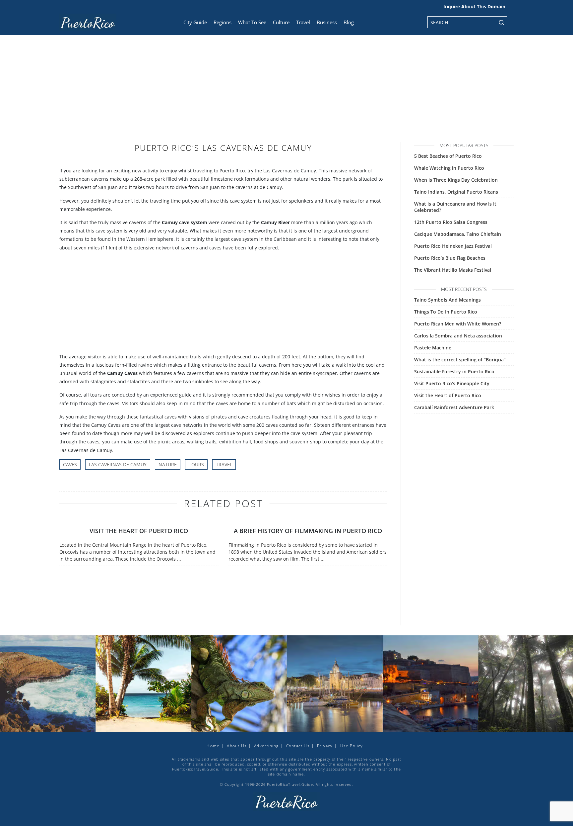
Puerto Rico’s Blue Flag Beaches (449, 258)
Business (327, 22)
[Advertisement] (286, 92)
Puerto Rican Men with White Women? (457, 324)
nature (168, 464)
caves (70, 464)
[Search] (501, 22)
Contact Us (298, 746)
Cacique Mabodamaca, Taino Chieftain (457, 234)
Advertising (266, 746)
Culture (281, 22)
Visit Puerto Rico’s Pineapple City (451, 383)
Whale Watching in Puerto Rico (449, 168)
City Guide (195, 22)
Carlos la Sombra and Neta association (458, 335)
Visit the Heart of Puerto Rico (139, 531)
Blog (349, 22)
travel (224, 464)
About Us (237, 746)
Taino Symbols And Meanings (447, 300)
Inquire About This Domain (474, 6)
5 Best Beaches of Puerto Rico (448, 156)
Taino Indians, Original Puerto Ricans (456, 192)
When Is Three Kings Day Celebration (456, 180)
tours (196, 464)
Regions (222, 22)
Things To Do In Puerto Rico (445, 312)
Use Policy (351, 746)
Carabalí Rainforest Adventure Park (454, 407)
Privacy (325, 746)
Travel (303, 22)
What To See (252, 22)
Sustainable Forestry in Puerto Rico (454, 371)
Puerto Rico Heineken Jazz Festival (453, 246)
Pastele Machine (432, 347)
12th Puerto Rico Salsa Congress (450, 222)
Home (213, 746)
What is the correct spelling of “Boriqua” (460, 359)
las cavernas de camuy (118, 464)
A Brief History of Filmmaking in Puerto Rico (308, 531)
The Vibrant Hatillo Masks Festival (452, 270)
